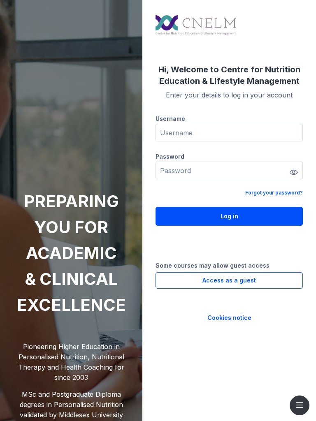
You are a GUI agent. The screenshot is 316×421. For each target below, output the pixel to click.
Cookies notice (229, 317)
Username (170, 118)
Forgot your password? (274, 193)
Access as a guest (229, 280)
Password (170, 156)
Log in (229, 216)
